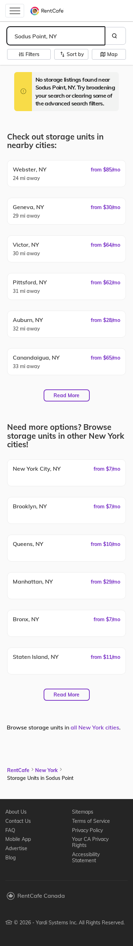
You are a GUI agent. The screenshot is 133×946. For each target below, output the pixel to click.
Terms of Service (91, 821)
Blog (10, 857)
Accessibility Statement (86, 857)
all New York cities (95, 727)
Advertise (16, 848)
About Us (16, 812)
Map (112, 54)
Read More (66, 395)
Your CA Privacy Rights (90, 842)
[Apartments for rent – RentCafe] (47, 10)
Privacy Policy (87, 830)
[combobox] (56, 36)
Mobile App (18, 839)
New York (46, 770)
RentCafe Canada (41, 895)
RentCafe (18, 770)
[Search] (115, 36)
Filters (32, 54)
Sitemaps (82, 812)
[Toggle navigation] (14, 10)
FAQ (10, 830)
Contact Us (18, 821)
